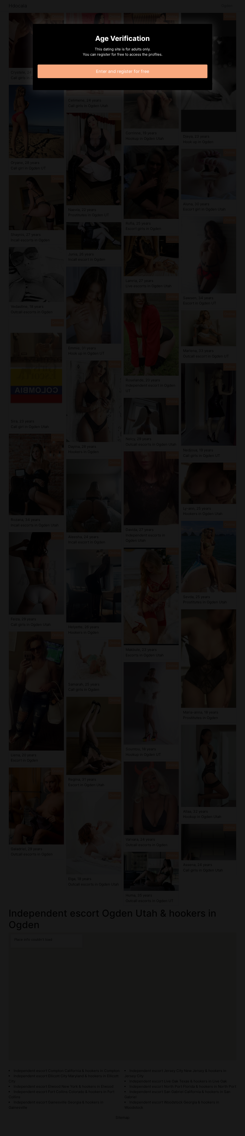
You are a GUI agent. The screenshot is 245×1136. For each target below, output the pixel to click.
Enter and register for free (122, 71)
